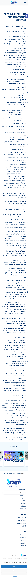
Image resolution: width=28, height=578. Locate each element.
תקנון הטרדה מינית (22, 540)
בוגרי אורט (24, 505)
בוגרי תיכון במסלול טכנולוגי (20, 517)
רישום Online (23, 498)
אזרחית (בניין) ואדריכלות (21, 520)
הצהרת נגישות (23, 543)
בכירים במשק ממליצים (8, 509)
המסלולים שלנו (23, 508)
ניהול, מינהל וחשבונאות (21, 523)
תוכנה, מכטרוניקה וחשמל (21, 522)
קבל (14, 566)
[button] (2, 555)
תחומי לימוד (23, 506)
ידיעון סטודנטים (23, 537)
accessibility (26, 16)
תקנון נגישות (23, 545)
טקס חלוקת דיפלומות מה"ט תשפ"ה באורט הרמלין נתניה (14, 461)
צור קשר (24, 539)
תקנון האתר (15, 576)
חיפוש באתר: (22, 489)
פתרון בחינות (23, 502)
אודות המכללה (23, 534)
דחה (14, 570)
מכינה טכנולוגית (23, 525)
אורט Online (23, 500)
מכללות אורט (23, 503)
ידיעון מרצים (23, 535)
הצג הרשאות (14, 574)
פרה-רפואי (24, 526)
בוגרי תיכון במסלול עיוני (21, 519)
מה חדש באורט (23, 509)
